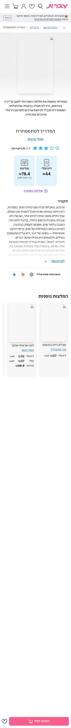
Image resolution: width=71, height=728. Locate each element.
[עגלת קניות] (15, 6)
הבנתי (7, 18)
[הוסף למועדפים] (4, 721)
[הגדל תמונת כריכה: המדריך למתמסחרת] (35, 65)
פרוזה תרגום (50, 27)
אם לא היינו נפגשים (54, 345)
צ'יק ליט (34, 27)
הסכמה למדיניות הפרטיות (47, 19)
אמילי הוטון (27, 350)
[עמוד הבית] (64, 27)
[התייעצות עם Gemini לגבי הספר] (14, 274)
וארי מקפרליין (58, 349)
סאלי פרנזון (35, 139)
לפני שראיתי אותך (23, 345)
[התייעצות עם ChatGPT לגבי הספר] (31, 274)
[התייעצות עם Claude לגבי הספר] (23, 274)
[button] (7, 6)
